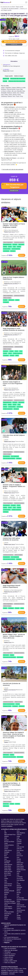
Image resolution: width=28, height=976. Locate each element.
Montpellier (4, 92)
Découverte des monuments (17, 78)
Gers (5, 859)
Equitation (6, 351)
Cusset (18, 89)
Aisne (18, 831)
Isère (18, 875)
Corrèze (6, 847)
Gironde (19, 859)
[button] (3, 26)
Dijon (21, 89)
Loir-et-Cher (20, 878)
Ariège (18, 836)
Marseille (19, 91)
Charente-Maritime (9, 845)
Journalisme (6, 251)
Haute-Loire (20, 864)
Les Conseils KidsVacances (11, 937)
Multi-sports (21, 244)
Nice (18, 92)
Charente (19, 843)
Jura (5, 876)
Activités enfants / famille (10, 960)
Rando (9, 246)
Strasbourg (4, 96)
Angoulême (8, 87)
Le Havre (3, 91)
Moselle (19, 892)
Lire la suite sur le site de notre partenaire (12, 169)
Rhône (18, 901)
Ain (5, 831)
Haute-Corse (20, 862)
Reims (10, 94)
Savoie (6, 904)
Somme (19, 908)
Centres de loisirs (18, 346)
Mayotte (19, 889)
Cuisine (5, 81)
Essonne (19, 854)
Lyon (15, 91)
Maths (17, 355)
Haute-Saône (7, 868)
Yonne (5, 919)
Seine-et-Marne (8, 908)
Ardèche (6, 836)
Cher (18, 845)
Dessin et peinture (16, 248)
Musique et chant (7, 706)
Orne (18, 896)
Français (12, 355)
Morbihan (6, 892)
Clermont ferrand (11, 89)
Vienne (6, 917)
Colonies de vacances (19, 242)
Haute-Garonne (8, 864)
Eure (5, 855)
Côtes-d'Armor (8, 850)
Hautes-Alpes (7, 869)
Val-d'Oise (19, 912)
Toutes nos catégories (9, 962)
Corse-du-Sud (20, 847)
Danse (10, 353)
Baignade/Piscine (7, 244)
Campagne (6, 302)
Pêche (5, 404)
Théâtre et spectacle (17, 353)
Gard (18, 857)
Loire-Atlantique (21, 880)
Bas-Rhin (19, 839)
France (5, 71)
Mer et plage (20, 657)
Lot (17, 882)
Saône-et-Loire (12, 791)
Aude (18, 838)
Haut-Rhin (6, 862)
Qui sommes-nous (9, 928)
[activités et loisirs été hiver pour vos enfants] (6, 2)
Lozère (18, 883)
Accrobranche (6, 456)
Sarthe (18, 903)
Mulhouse (9, 92)
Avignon (14, 87)
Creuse (6, 848)
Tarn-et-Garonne (21, 910)
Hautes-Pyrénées (21, 869)
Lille (12, 91)
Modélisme (21, 706)
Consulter (21, 255)
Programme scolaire (12, 970)
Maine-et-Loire (8, 885)
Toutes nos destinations (10, 948)
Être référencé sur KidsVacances (12, 939)
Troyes (17, 96)
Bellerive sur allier (21, 87)
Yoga (14, 246)
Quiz (21, 968)
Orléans (22, 92)
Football (5, 300)
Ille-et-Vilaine (7, 873)
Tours (14, 96)
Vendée (19, 915)
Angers (3, 87)
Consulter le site (14, 44)
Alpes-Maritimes (21, 832)
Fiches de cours (5, 968)
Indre (18, 873)
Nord (18, 894)
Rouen (19, 94)
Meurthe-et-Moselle (9, 890)
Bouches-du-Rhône (13, 283)
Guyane (19, 861)
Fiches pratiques (14, 968)
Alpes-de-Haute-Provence (11, 834)
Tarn (5, 910)
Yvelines (19, 919)
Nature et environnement (9, 704)
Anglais (18, 246)
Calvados (19, 841)
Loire (5, 880)
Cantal (6, 843)
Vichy (21, 96)
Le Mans (8, 91)
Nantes (14, 92)
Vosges (19, 917)
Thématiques (7, 952)
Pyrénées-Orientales (9, 901)
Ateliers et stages (18, 76)
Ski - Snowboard (14, 456)
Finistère (6, 857)
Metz (23, 91)
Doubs (18, 852)
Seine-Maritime (8, 906)
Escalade (15, 244)
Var (17, 913)
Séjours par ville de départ (10, 950)
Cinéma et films (7, 248)
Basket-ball (6, 78)
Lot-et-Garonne (12, 689)
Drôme (10, 642)
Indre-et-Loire (7, 875)
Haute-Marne (7, 866)
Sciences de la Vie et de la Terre (17, 81)
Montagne (13, 251)
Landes (6, 878)
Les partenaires (8, 940)
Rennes (15, 94)
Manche (19, 885)
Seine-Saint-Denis (21, 906)
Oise (5, 896)
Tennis (16, 351)
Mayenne (6, 889)
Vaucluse (6, 915)
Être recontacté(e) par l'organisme (15, 41)
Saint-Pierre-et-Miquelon (10, 903)
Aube (5, 838)
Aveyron (6, 839)
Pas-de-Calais (20, 897)
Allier (8, 71)
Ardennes (19, 834)
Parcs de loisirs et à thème (9, 458)
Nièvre (6, 894)
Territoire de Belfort (9, 912)
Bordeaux (3, 89)
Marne (6, 887)
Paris (2, 94)
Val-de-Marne (7, 913)
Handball (17, 803)
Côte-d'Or (19, 848)
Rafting (5, 246)
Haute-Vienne (20, 868)
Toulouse (9, 96)
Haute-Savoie (11, 231)
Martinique (19, 887)
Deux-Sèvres (20, 850)
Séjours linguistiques (8, 242)
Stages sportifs (9, 76)
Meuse (18, 890)
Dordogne (6, 852)
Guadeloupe (7, 861)
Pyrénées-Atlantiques (22, 899)
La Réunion (19, 876)
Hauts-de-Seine (8, 871)
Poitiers (6, 94)
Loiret (5, 882)
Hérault (18, 871)
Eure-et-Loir (20, 855)
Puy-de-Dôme (7, 899)
